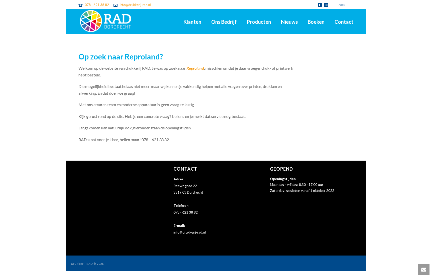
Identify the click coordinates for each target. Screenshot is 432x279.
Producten (259, 22)
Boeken (316, 22)
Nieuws (289, 22)
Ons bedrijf (224, 22)
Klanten (192, 22)
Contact (344, 22)
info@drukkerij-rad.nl (135, 5)
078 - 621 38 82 (97, 5)
